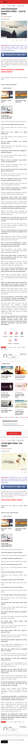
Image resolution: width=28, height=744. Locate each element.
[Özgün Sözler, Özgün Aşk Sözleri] (21, 95)
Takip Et (14, 357)
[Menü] (26, 2)
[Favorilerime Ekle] (13, 40)
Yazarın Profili (22, 354)
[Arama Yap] (22, 2)
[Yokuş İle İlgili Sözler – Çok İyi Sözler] (7, 370)
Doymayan (10, 347)
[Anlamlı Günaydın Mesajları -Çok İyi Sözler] (21, 387)
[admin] (5, 356)
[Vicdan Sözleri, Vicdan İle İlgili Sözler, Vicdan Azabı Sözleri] (7, 109)
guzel (19, 347)
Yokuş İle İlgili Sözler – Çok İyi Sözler (6, 376)
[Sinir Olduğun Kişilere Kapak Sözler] (7, 403)
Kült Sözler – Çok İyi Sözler (6, 101)
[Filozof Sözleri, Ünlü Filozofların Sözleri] (21, 370)
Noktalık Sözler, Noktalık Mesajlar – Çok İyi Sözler (6, 395)
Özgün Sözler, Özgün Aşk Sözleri (20, 101)
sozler (6, 349)
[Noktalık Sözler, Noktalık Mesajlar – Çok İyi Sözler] (7, 387)
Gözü (15, 347)
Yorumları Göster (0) (13, 433)
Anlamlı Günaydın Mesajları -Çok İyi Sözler (19, 395)
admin (5, 16)
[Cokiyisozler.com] (4, 2)
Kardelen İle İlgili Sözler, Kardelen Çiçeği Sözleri (19, 413)
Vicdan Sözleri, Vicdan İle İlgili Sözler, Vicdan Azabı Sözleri (6, 117)
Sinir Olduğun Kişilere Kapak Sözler (6, 411)
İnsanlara (23, 347)
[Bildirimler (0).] (24, 2)
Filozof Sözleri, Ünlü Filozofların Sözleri (20, 376)
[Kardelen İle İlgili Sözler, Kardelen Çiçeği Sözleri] (21, 404)
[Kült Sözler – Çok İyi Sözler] (7, 95)
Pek (2, 349)
